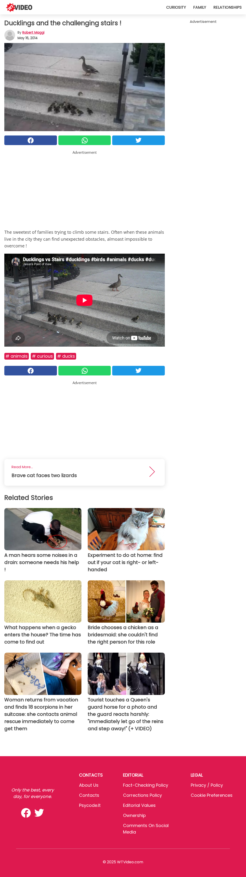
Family (199, 7)
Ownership (134, 815)
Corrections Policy (142, 795)
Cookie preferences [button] (212, 795)
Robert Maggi (33, 32)
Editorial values (139, 805)
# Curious (42, 356)
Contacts (89, 795)
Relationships (227, 7)
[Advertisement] (84, 188)
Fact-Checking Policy (145, 785)
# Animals (17, 356)
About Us (88, 785)
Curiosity (176, 7)
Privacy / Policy (207, 785)
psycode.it (90, 805)
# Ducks (66, 356)
